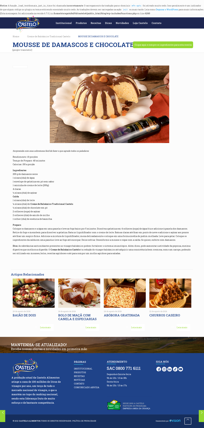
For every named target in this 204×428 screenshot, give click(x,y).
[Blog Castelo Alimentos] (28, 24)
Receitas (79, 376)
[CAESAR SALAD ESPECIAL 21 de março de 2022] (2, 416)
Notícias (79, 379)
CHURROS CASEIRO (165, 315)
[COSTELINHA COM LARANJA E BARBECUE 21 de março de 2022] (201, 416)
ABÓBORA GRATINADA (122, 315)
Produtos (80, 372)
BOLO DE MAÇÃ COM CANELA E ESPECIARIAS (77, 317)
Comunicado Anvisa (86, 387)
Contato (79, 383)
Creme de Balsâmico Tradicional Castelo (48, 36)
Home (16, 36)
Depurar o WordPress (167, 9)
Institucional (83, 368)
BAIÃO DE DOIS (25, 315)
